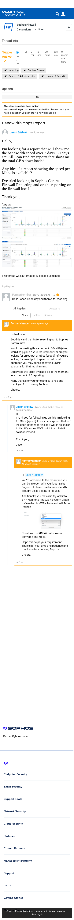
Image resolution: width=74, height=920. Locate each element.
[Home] (18, 13)
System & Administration (22, 76)
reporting (14, 70)
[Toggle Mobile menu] (69, 14)
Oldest (25, 315)
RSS (37, 96)
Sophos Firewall (36, 70)
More (40, 29)
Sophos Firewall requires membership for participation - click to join (37, 913)
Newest (48, 315)
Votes (36, 315)
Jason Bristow (18, 132)
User (63, 14)
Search (57, 14)
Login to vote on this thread (18, 55)
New (69, 27)
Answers (54, 308)
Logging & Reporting (56, 76)
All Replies (19, 308)
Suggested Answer (9, 54)
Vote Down (11, 397)
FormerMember (24, 410)
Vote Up (5, 397)
